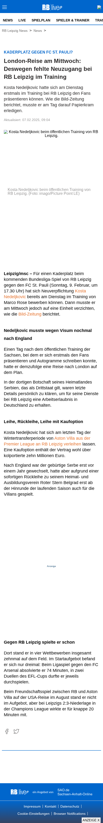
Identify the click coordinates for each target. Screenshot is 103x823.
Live (22, 20)
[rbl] (20, 792)
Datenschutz (69, 806)
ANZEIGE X (91, 820)
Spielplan (41, 20)
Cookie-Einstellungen (33, 813)
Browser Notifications (70, 813)
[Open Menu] (4, 9)
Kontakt (50, 806)
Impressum (32, 806)
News (8, 20)
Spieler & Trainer (72, 20)
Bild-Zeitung (29, 314)
